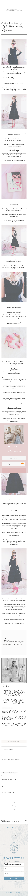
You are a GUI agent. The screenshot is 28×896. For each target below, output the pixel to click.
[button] (26, 424)
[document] (14, 448)
